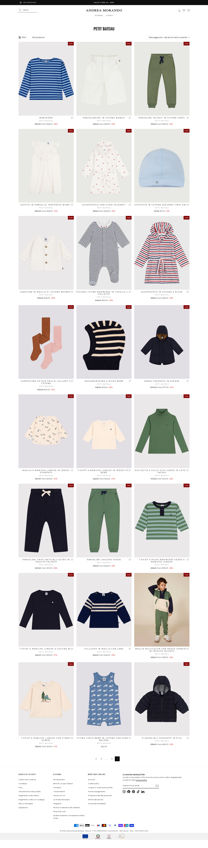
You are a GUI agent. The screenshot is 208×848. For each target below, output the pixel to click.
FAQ (20, 787)
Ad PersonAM (59, 780)
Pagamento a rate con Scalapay (32, 800)
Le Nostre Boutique (61, 800)
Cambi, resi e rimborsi (27, 780)
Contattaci (23, 784)
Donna (99, 15)
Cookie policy (93, 784)
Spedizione (23, 807)
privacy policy (141, 780)
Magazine (57, 804)
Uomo (109, 15)
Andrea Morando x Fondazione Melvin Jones (69, 817)
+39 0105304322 (29, 2)
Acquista (46, 113)
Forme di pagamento (96, 791)
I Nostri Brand (59, 791)
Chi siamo (57, 787)
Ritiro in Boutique (26, 804)
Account (91, 780)
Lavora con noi (59, 795)
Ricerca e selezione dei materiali (66, 807)
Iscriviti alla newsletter (97, 804)
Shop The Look (59, 811)
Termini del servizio (95, 800)
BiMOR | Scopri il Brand (63, 784)
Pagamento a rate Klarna (29, 795)
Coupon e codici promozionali (100, 787)
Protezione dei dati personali (99, 795)
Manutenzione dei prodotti (30, 791)
